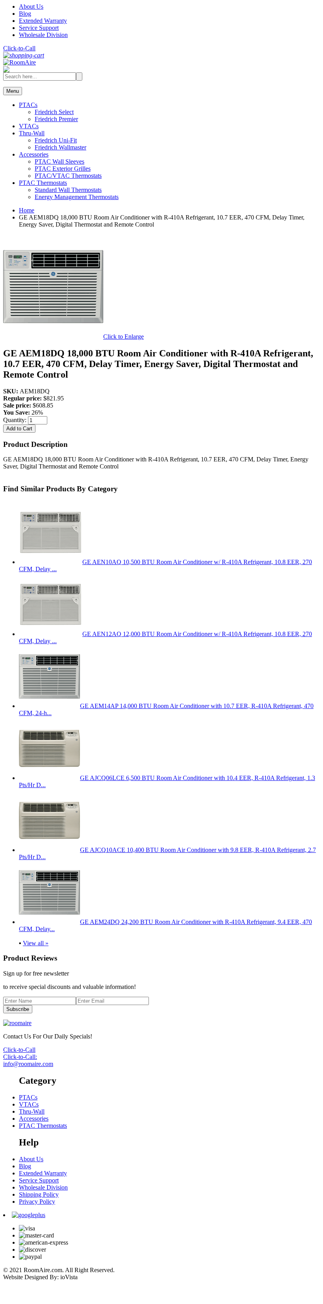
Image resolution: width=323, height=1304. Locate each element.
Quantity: (15, 420)
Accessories (33, 154)
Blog (25, 13)
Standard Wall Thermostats (68, 189)
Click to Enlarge (123, 336)
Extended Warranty (43, 20)
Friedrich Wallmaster (60, 147)
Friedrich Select (54, 112)
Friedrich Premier (56, 119)
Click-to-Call (19, 48)
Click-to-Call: (20, 1056)
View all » (35, 943)
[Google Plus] (28, 1215)
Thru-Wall (32, 133)
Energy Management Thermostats (77, 197)
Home (26, 210)
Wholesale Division (43, 34)
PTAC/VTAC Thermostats (68, 175)
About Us (31, 6)
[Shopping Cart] (23, 55)
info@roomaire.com (28, 1064)
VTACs (29, 126)
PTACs (28, 104)
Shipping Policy (39, 1194)
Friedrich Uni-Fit (56, 140)
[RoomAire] (19, 62)
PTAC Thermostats (43, 182)
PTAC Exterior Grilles (63, 168)
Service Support (39, 27)
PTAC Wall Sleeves (59, 161)
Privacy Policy (37, 1201)
